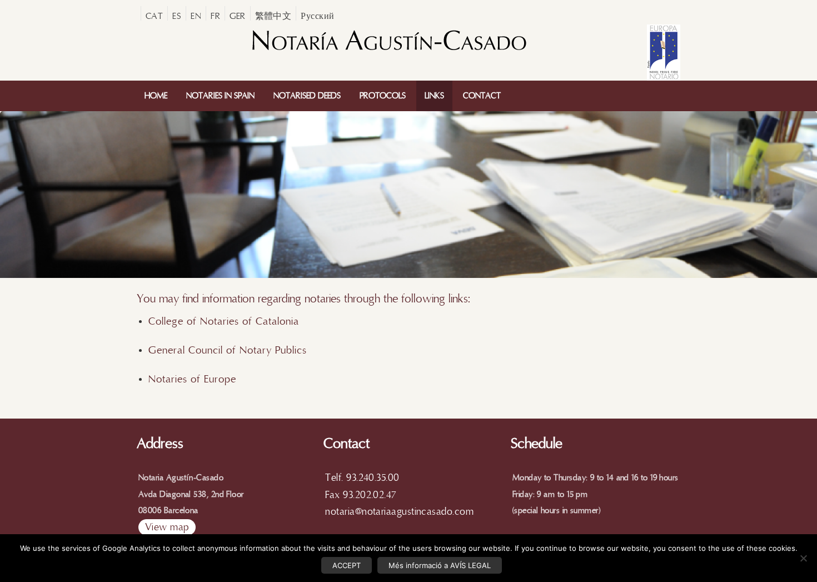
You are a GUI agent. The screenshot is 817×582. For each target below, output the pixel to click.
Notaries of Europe (192, 379)
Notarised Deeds (307, 96)
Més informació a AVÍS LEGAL (439, 565)
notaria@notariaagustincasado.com (399, 511)
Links (434, 96)
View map (167, 527)
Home (156, 96)
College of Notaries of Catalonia (225, 321)
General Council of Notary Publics (227, 350)
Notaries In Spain (220, 96)
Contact (482, 96)
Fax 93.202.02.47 (360, 495)
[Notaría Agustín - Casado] (388, 52)
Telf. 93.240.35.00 (362, 477)
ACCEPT (346, 565)
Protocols (383, 96)
